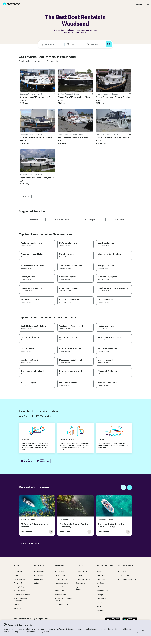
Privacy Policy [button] (43, 631)
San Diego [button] (100, 583)
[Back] (123, 487)
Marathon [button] (100, 610)
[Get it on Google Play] (43, 461)
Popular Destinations (106, 565)
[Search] (109, 44)
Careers (16, 575)
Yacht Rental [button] (59, 591)
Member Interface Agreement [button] (20, 600)
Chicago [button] (100, 595)
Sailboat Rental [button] (60, 595)
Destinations (80, 583)
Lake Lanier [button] (101, 575)
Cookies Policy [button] (19, 591)
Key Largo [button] (100, 602)
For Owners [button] (38, 575)
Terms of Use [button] (65, 629)
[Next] (129, 487)
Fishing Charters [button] (61, 579)
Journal (79, 565)
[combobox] (51, 44)
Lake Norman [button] (101, 598)
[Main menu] (147, 4)
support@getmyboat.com (127, 579)
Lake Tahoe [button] (101, 579)
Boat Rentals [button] (59, 571)
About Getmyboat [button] (20, 571)
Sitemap (16, 604)
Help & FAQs (122, 571)
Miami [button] (99, 571)
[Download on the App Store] (26, 461)
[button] (24, 61)
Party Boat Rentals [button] (61, 604)
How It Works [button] (39, 571)
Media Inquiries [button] (19, 579)
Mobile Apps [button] (39, 579)
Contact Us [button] (18, 608)
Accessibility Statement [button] (22, 595)
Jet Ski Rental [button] (60, 575)
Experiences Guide (83, 579)
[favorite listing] (54, 94)
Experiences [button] (60, 565)
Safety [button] (36, 583)
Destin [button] (99, 606)
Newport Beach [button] (102, 591)
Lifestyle (79, 575)
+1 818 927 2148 (123, 575)
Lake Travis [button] (101, 587)
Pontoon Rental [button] (60, 587)
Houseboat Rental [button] (61, 583)
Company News (81, 571)
